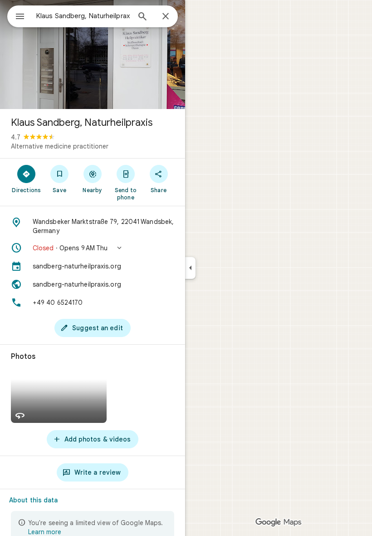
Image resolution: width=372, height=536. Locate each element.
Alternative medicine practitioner (59, 146)
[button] (92, 248)
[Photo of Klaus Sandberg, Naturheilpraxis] (92, 54)
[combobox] (83, 15)
